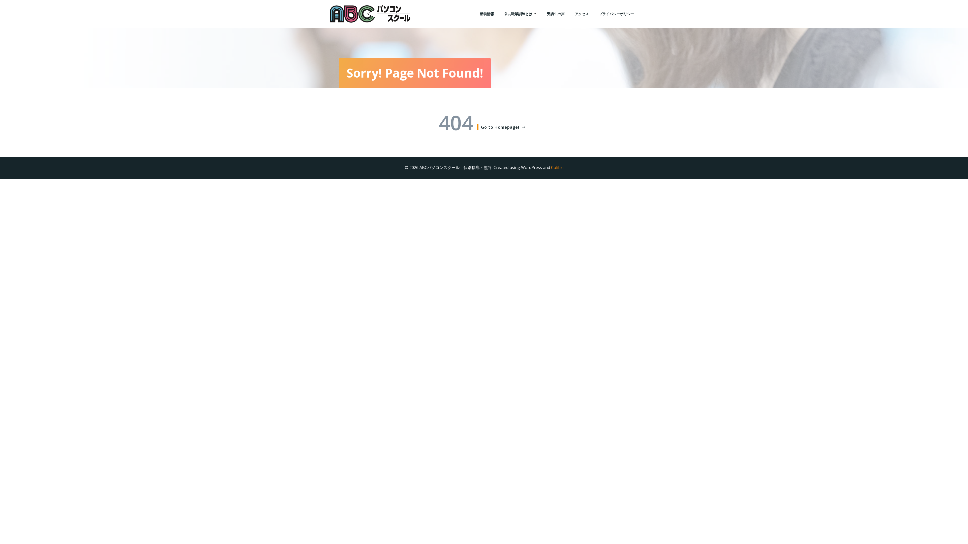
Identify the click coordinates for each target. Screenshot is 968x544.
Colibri (557, 167)
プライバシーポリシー (616, 13)
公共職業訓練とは (518, 13)
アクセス (582, 13)
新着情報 (487, 13)
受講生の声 (556, 13)
